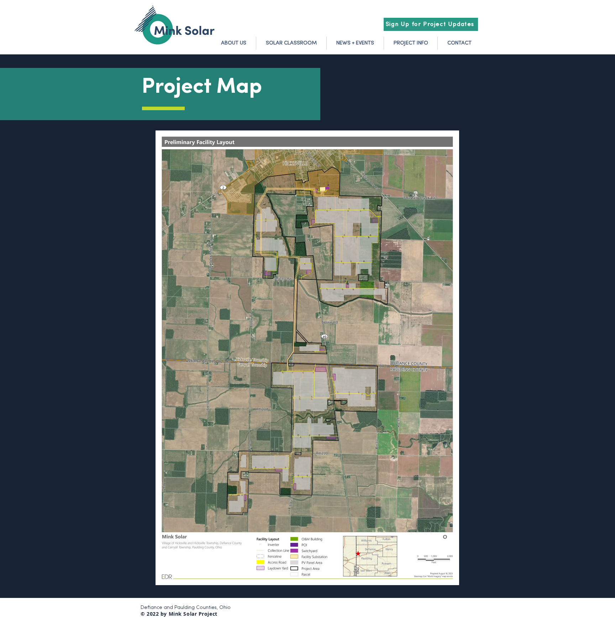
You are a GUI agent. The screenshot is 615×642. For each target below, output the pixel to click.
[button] (431, 24)
